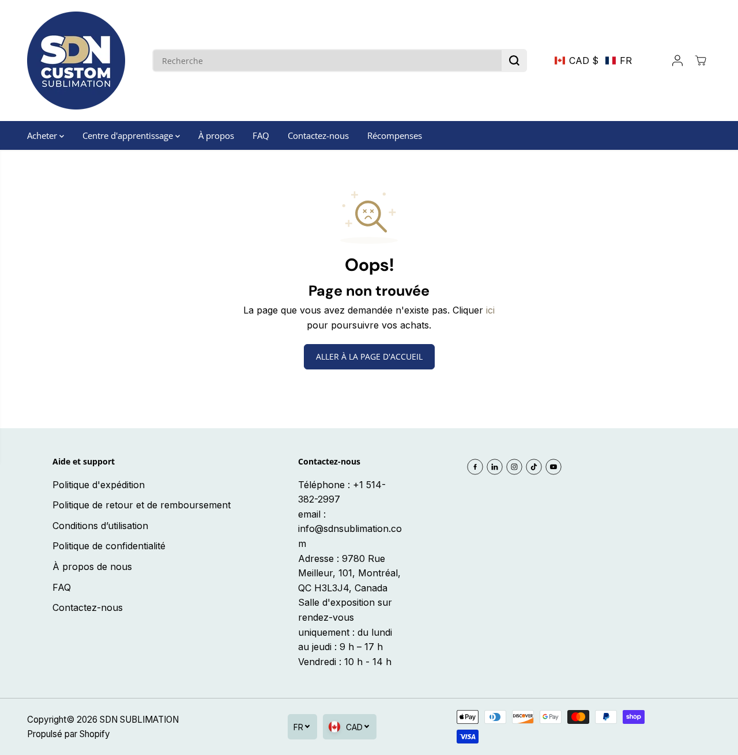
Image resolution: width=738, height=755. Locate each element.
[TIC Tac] (534, 467)
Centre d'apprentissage (128, 135)
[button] (593, 60)
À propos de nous (92, 566)
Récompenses (394, 135)
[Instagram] (514, 467)
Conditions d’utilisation (100, 525)
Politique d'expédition (98, 484)
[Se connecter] (677, 60)
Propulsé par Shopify (68, 733)
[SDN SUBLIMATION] (76, 60)
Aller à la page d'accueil (369, 356)
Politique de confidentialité (108, 546)
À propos (216, 135)
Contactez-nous (318, 135)
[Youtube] (553, 467)
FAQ (261, 135)
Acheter (43, 135)
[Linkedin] (494, 467)
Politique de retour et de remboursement (141, 505)
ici (490, 310)
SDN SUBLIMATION (139, 719)
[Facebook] (475, 467)
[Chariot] (700, 60)
